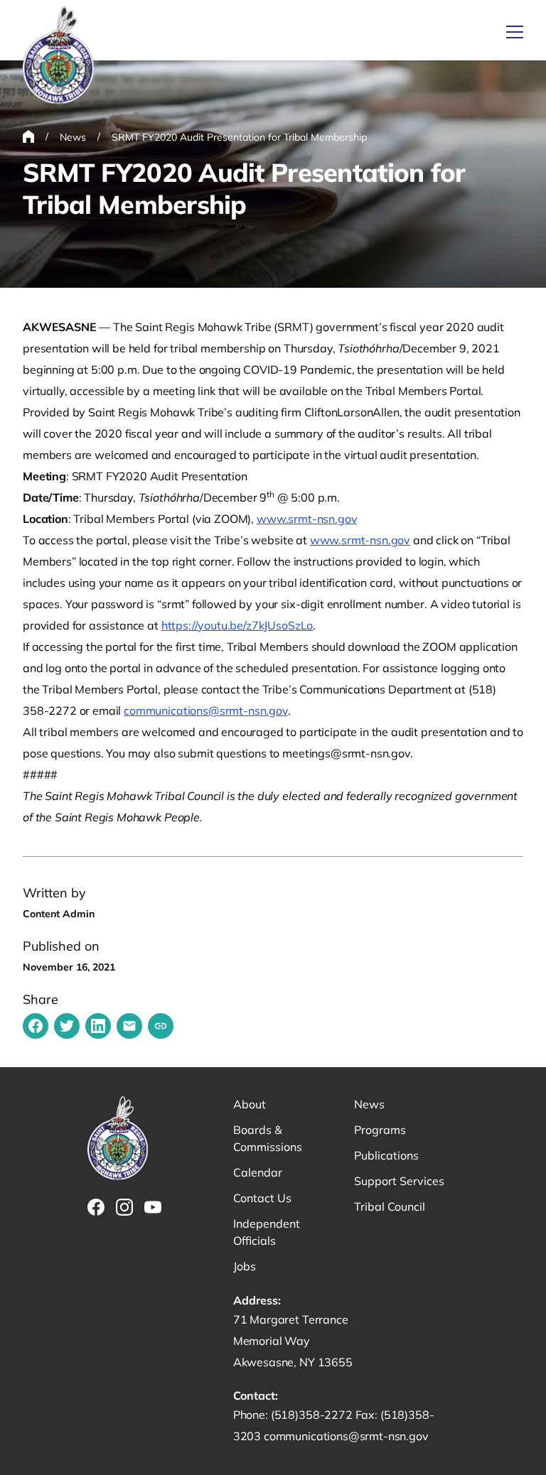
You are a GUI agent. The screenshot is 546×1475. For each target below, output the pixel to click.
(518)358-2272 (313, 1415)
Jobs (244, 1266)
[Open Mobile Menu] (514, 31)
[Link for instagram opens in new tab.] (124, 1207)
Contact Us (262, 1198)
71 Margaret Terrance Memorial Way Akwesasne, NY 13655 (293, 1340)
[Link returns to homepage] (58, 56)
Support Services (399, 1181)
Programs (380, 1130)
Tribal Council (389, 1206)
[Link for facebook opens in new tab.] (96, 1207)
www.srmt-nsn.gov (307, 519)
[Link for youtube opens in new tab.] (152, 1207)
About (249, 1104)
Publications (386, 1155)
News (369, 1104)
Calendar (257, 1172)
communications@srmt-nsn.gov (206, 710)
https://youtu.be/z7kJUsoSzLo (237, 625)
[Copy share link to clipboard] (161, 1026)
